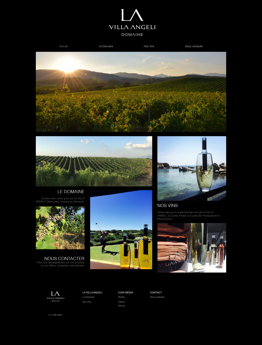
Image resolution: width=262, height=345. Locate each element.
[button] (131, 92)
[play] (218, 128)
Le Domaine (88, 297)
